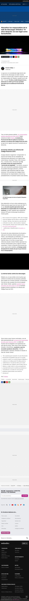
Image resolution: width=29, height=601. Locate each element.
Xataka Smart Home (5, 555)
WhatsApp (3, 528)
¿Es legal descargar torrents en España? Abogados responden (14, 198)
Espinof (16, 560)
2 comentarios (6, 56)
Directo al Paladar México (6, 591)
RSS (18, 505)
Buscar (27, 538)
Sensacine (17, 558)
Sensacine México (19, 588)
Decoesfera (3, 577)
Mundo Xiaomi (4, 557)
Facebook (11, 57)
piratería (15, 379)
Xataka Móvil (4, 552)
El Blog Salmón (18, 575)
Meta (22, 21)
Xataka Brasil (4, 588)
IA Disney (19, 485)
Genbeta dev (18, 520)
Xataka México (4, 586)
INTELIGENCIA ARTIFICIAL (15, 4)
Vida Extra (17, 552)
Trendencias (4, 575)
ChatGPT (4, 21)
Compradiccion (4, 579)
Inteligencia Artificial (19, 528)
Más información (16, 599)
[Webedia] (26, 1)
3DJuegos (17, 550)
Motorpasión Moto (19, 569)
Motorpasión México (19, 591)
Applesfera (3, 554)
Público (13, 138)
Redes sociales (4, 523)
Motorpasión (17, 567)
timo (2, 526)
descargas (22, 379)
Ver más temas (5, 532)
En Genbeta (5, 195)
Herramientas (18, 518)
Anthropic (10, 21)
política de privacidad (19, 498)
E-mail (18, 57)
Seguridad (3, 520)
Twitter (14, 57)
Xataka (2, 550)
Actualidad (8, 379)
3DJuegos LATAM (18, 586)
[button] (10, 68)
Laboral (16, 523)
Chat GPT (13, 485)
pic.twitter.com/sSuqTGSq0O (9, 226)
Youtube (12, 505)
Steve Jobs (16, 21)
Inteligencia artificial (5, 518)
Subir (24, 543)
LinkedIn (24, 505)
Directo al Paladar (5, 567)
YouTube (27, 21)
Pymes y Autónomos (19, 577)
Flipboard (16, 57)
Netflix (16, 526)
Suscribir (24, 495)
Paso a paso (4, 515)
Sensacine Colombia (19, 590)
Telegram (15, 505)
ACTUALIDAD (4, 4)
